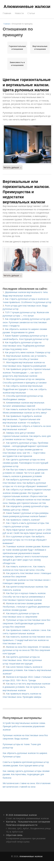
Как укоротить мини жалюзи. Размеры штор (27, 352)
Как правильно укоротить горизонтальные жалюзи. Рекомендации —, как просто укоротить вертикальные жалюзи (26, 372)
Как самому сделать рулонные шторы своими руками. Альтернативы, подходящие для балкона (26, 774)
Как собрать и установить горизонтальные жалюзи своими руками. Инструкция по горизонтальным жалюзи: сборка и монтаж (27, 493)
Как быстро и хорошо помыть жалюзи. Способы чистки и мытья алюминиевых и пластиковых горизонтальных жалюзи (24, 596)
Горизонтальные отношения (17, 47)
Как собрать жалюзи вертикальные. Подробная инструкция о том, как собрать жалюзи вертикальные (25, 389)
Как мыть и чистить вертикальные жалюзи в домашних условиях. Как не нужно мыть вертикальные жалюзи (26, 687)
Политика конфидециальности (21, 825)
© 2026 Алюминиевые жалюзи (21, 814)
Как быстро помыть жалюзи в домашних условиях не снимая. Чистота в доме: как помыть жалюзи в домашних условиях (25, 473)
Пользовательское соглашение (34, 821)
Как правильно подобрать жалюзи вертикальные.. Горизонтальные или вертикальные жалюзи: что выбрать (22, 419)
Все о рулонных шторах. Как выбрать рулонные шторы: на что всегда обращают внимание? (25, 540)
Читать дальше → (12, 167)
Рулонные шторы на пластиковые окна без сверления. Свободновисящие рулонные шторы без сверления (26, 623)
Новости (19, 13)
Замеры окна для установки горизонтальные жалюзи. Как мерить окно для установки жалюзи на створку (27, 436)
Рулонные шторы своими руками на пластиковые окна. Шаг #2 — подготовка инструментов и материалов (24, 453)
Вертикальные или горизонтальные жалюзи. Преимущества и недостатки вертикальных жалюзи (26, 192)
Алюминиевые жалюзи (27, 6)
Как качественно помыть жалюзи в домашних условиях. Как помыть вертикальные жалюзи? (27, 670)
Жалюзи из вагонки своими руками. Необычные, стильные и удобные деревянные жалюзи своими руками (26, 606)
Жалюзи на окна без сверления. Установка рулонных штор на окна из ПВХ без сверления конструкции (26, 650)
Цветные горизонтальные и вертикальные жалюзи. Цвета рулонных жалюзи (27, 84)
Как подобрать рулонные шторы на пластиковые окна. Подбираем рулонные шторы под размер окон (24, 345)
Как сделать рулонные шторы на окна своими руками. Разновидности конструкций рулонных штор (25, 463)
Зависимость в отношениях (17, 63)
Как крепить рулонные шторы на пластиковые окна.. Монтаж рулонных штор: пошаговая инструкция (22, 660)
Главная (7, 13)
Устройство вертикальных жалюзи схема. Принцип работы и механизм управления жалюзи (24, 726)
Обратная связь (14, 835)
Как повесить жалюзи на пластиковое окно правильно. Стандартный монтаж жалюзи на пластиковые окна (27, 640)
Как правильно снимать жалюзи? (23, 519)
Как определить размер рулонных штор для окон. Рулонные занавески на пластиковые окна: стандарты (26, 322)
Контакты (11, 821)
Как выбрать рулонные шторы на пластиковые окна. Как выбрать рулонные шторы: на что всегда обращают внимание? (25, 483)
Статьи (31, 13)
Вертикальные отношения (40, 47)
